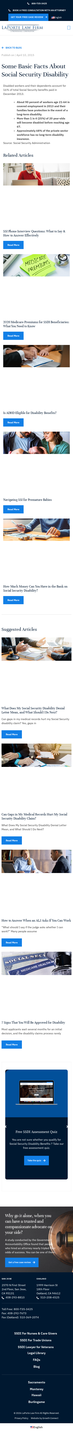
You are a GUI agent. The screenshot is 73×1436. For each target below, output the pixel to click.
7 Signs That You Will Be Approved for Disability (33, 1022)
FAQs (36, 1360)
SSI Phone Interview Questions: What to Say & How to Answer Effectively (34, 233)
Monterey (36, 1389)
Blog (36, 1367)
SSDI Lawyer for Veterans (36, 1347)
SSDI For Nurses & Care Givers (35, 1333)
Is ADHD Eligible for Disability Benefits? (30, 413)
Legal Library (36, 1353)
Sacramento (36, 1382)
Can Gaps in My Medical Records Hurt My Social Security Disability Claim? (34, 816)
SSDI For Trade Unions (35, 1340)
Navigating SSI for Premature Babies (27, 500)
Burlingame (36, 1402)
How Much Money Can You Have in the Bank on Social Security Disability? (35, 588)
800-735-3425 (23, 1309)
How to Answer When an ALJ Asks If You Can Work (36, 920)
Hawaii (36, 1395)
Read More (13, 244)
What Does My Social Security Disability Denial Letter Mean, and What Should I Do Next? (33, 710)
